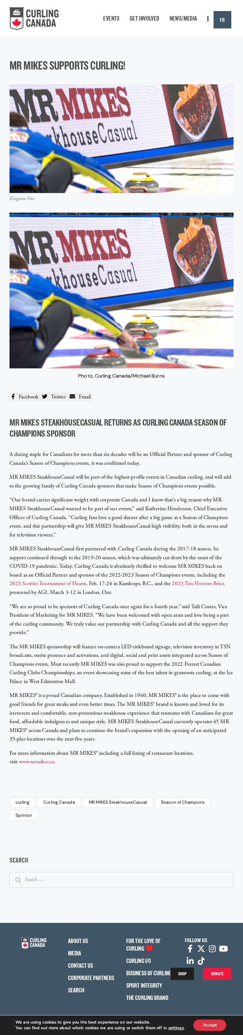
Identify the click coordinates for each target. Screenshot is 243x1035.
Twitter (56, 396)
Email (83, 396)
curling (22, 802)
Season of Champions (183, 802)
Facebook (26, 396)
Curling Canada (59, 802)
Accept (210, 1025)
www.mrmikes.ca (36, 761)
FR (222, 19)
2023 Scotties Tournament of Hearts (47, 583)
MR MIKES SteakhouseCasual (118, 802)
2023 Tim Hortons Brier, (198, 583)
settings (176, 1028)
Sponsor (24, 815)
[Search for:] (121, 879)
